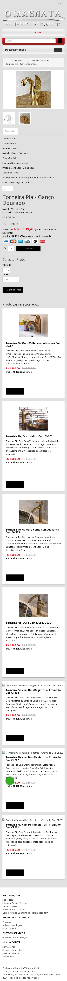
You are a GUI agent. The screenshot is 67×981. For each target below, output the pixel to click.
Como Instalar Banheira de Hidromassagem (25, 912)
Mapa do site (9, 928)
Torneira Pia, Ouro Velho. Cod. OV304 (29, 623)
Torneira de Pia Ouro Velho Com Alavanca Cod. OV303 (32, 531)
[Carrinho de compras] (45, 3)
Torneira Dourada (40, 60)
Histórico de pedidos (13, 950)
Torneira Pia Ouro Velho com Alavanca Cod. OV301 (33, 344)
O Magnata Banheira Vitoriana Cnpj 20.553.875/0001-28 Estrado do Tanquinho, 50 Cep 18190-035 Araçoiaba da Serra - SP (30, 971)
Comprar (29, 248)
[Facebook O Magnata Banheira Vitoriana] (46, 968)
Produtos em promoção (14, 937)
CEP (6, 274)
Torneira (19, 60)
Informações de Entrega (14, 903)
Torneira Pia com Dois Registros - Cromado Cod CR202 (33, 759)
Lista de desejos (10, 953)
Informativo (8, 956)
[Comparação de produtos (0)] (38, 3)
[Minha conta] (33, 3)
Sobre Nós (7, 899)
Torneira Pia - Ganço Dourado (21, 63)
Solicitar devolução (12, 925)
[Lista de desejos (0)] (41, 3)
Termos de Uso (10, 906)
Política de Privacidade (13, 909)
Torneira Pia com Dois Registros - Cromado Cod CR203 (33, 691)
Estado (7, 264)
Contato (6, 922)
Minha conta (8, 946)
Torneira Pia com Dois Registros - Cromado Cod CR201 (33, 826)
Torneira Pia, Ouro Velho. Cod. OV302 (29, 436)
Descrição (10, 131)
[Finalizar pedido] (49, 3)
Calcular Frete (13, 289)
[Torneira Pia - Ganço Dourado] (33, 89)
